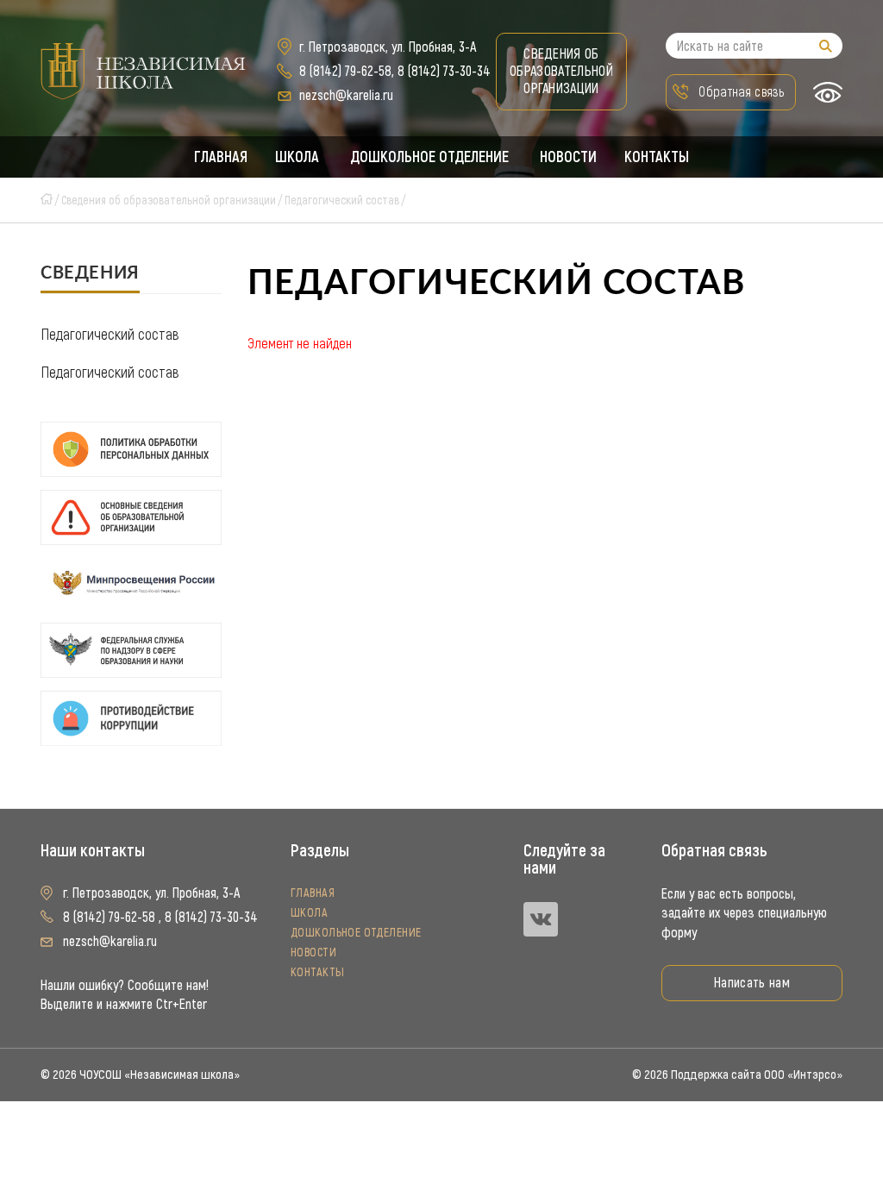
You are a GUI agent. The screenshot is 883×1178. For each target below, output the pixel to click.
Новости (568, 156)
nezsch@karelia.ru (346, 95)
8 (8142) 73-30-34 (444, 71)
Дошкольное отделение (429, 156)
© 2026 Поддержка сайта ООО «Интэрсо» (737, 1074)
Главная (220, 156)
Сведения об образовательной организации (561, 71)
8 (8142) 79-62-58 (345, 71)
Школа (297, 156)
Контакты (656, 156)
